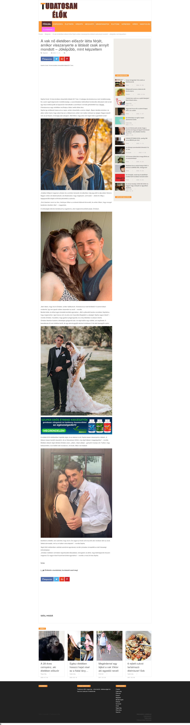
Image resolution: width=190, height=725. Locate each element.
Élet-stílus (119, 710)
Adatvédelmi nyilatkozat (144, 714)
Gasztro (118, 712)
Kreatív (79, 24)
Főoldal (47, 24)
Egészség (58, 24)
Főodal (41, 34)
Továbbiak (47, 29)
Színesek (126, 24)
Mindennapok (102, 24)
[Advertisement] (76, 83)
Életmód (69, 24)
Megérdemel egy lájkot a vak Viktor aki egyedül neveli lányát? (109, 669)
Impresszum (147, 716)
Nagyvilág (145, 24)
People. (102, 105)
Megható (89, 24)
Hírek (135, 24)
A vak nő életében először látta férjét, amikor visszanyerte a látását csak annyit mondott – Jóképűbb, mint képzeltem (89, 34)
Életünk (115, 24)
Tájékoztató (147, 718)
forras (43, 563)
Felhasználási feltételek (144, 720)
